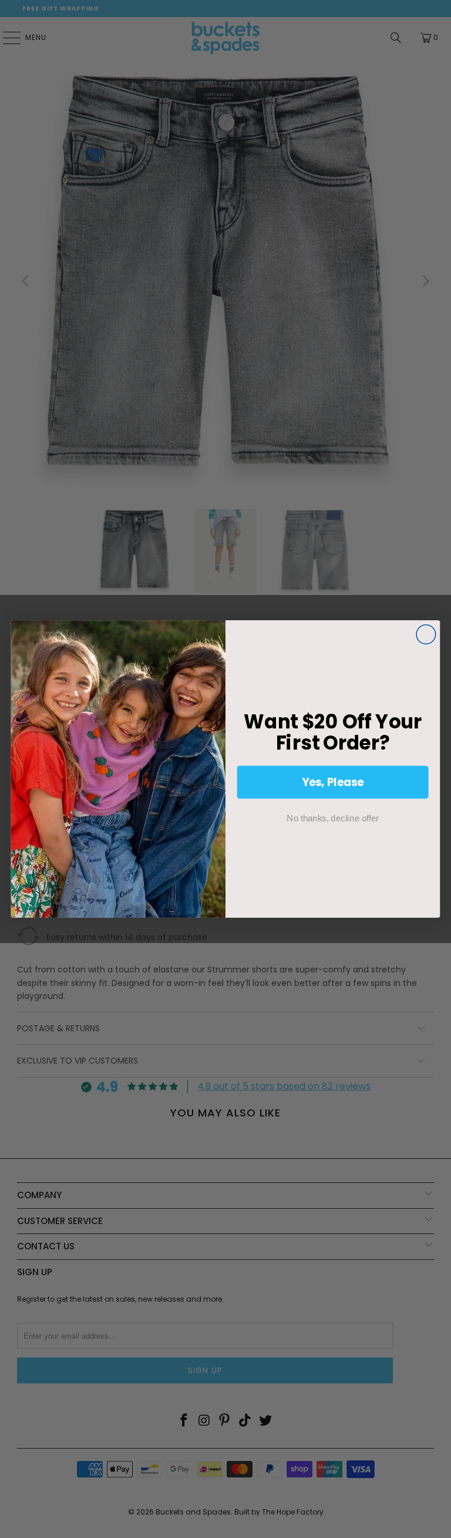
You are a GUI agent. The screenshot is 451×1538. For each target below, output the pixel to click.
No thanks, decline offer (332, 818)
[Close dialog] (426, 634)
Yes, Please (333, 782)
